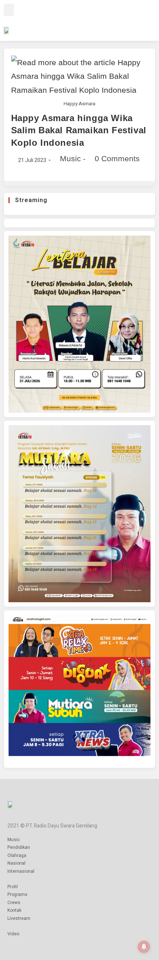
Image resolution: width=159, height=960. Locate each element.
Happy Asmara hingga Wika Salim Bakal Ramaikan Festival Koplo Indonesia (78, 130)
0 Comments (117, 158)
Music (70, 158)
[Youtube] (119, 19)
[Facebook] (87, 19)
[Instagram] (97, 19)
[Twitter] (108, 19)
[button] (9, 10)
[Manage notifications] (144, 947)
